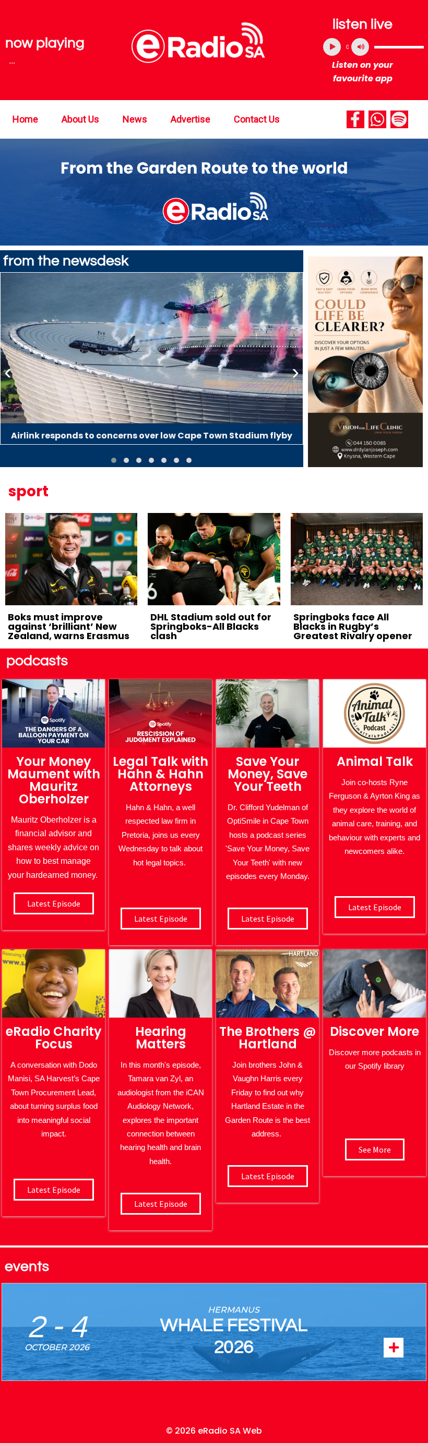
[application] (373, 47)
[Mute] (360, 47)
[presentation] (8, 372)
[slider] (399, 47)
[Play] (332, 47)
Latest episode (53, 903)
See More (375, 1149)
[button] (114, 460)
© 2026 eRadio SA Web (214, 1431)
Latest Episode (267, 918)
